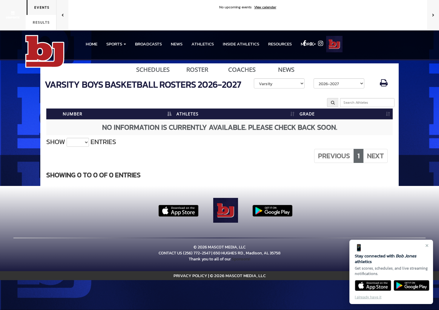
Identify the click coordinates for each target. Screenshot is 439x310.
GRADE (307, 114)
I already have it (368, 297)
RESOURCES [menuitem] (280, 43)
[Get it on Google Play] (412, 285)
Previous (334, 156)
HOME (91, 43)
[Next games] (433, 15)
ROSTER (197, 70)
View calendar (265, 7)
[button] (116, 44)
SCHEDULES (153, 70)
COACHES (242, 70)
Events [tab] (42, 7)
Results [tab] (41, 22)
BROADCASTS (148, 43)
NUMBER (72, 114)
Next (375, 156)
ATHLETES (187, 114)
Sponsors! (241, 259)
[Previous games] (62, 15)
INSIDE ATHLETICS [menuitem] (241, 43)
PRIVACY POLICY (190, 275)
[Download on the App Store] (373, 285)
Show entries (81, 142)
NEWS (176, 43)
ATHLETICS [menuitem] (202, 43)
